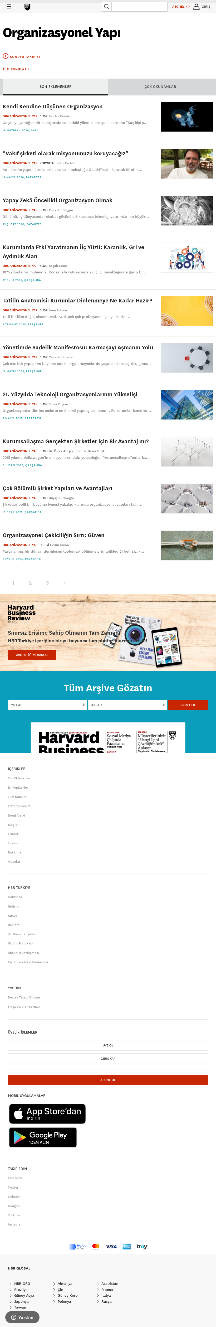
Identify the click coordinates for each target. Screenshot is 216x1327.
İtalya (105, 1295)
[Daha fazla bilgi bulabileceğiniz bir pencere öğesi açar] (22, 1317)
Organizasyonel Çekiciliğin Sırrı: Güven (54, 534)
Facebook (15, 1178)
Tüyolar (13, 843)
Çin (60, 1289)
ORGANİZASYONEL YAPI (20, 116)
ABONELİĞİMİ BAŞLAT (32, 655)
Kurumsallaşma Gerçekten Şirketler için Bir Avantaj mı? (76, 441)
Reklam (13, 925)
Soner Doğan (58, 404)
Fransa (106, 1289)
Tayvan (19, 1307)
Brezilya (20, 1289)
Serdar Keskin (59, 116)
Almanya (64, 1283)
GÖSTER (188, 705)
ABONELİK (180, 6)
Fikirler (13, 834)
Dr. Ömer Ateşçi (61, 451)
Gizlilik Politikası (20, 943)
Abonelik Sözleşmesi (23, 953)
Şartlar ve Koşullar (22, 934)
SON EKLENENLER (56, 86)
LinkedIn (14, 1197)
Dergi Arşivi (16, 815)
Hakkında (15, 897)
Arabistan (109, 1283)
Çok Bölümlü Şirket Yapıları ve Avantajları (57, 487)
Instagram (15, 1224)
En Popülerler (18, 787)
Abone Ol (108, 1080)
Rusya (106, 1301)
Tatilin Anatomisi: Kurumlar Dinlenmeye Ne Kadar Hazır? (77, 300)
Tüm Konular (15, 69)
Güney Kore (67, 1295)
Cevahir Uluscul (61, 357)
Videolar (14, 862)
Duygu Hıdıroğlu (61, 498)
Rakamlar (15, 852)
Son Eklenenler (19, 778)
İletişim (13, 906)
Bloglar (13, 825)
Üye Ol (108, 1045)
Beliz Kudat (65, 163)
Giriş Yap (108, 1058)
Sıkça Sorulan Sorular (24, 1007)
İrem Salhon (58, 310)
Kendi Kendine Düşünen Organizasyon (53, 106)
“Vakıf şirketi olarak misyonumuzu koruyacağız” (66, 153)
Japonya (21, 1301)
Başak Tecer (58, 266)
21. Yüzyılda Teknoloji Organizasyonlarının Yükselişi (70, 394)
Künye (12, 916)
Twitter (13, 1187)
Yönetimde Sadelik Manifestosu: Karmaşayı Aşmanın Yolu (78, 347)
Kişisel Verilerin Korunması (28, 962)
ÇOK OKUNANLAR (160, 86)
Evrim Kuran (59, 545)
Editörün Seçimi (19, 806)
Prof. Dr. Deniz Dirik (90, 451)
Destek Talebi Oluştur (24, 997)
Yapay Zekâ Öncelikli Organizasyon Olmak (57, 200)
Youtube (14, 1215)
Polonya (64, 1301)
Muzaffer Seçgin (61, 210)
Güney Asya (23, 1295)
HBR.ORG (21, 1283)
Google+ (14, 1206)
